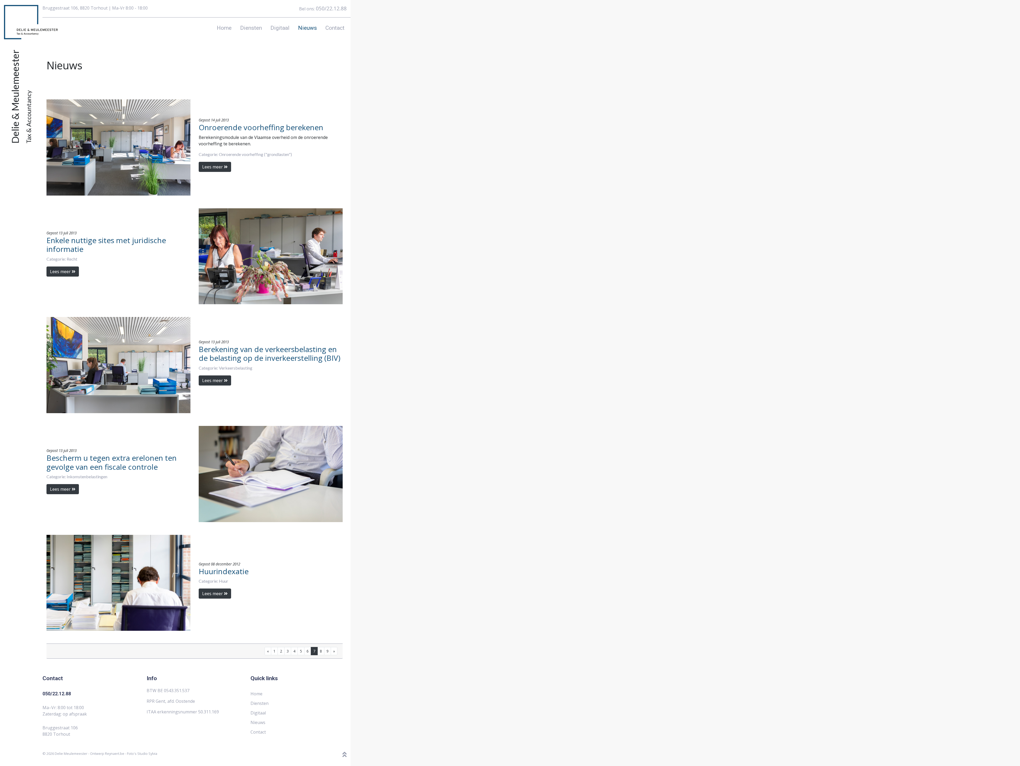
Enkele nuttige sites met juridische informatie (106, 244)
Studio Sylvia (147, 753)
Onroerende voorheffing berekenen (261, 127)
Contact (335, 28)
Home (224, 28)
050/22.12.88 (331, 8)
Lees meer (213, 167)
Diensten (251, 28)
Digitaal (280, 28)
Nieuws (307, 28)
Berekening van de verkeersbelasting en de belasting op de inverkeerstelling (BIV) (269, 353)
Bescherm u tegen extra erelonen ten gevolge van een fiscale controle (111, 462)
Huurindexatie (224, 571)
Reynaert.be (114, 753)
